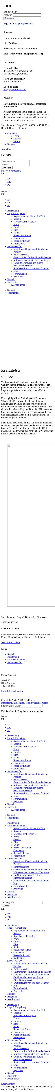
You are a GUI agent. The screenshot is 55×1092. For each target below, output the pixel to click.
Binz (15, 842)
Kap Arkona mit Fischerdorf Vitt (29, 828)
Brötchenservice (21, 867)
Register (7, 23)
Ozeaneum (18, 850)
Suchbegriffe (7, 705)
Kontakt (11, 654)
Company (12, 133)
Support (11, 144)
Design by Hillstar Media (36, 702)
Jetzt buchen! (13, 897)
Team (16, 136)
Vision (16, 141)
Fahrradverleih (20, 886)
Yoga (15, 883)
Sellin (16, 845)
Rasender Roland (21, 853)
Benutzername (10, 11)
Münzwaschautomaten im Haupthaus (31, 872)
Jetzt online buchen (10, 642)
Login (4, 1084)
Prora (16, 836)
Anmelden (9, 18)
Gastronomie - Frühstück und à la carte (32, 869)
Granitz (17, 839)
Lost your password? (23, 23)
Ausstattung (13, 657)
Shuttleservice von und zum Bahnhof (31, 880)
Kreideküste (19, 856)
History (17, 138)
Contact (11, 1084)
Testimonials (13, 292)
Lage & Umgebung (16, 659)
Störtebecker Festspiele (24, 834)
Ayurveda (18, 889)
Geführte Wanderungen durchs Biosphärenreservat (28, 876)
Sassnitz (17, 831)
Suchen (5, 906)
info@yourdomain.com (15, 89)
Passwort (8, 15)
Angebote (12, 894)
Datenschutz (18, 702)
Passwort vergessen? (11, 170)
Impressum (6, 702)
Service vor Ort (14, 662)
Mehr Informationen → (12, 691)
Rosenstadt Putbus (22, 847)
